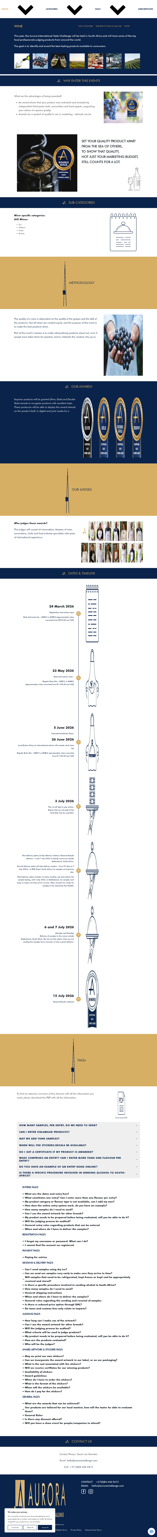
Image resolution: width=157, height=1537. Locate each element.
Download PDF (121, 1118)
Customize (15, 1527)
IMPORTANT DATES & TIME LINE (109, 26)
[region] (30, 1520)
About (5, 9)
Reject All (30, 1527)
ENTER (127, 26)
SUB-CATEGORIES (85, 26)
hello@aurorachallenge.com (82, 1460)
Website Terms (61, 1530)
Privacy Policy (76, 1530)
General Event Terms (93, 1530)
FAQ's (97, 9)
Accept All (45, 1527)
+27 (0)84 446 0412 (81, 1466)
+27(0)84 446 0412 (107, 1481)
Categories (51, 9)
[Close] (52, 1510)
